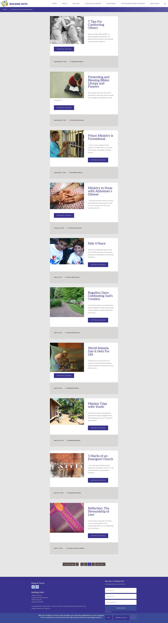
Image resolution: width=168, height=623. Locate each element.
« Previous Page (69, 564)
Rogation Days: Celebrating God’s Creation (100, 296)
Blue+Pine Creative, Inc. (44, 608)
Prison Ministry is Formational (100, 137)
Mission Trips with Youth (97, 405)
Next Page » (100, 564)
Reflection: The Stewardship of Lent (98, 511)
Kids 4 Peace (97, 243)
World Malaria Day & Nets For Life (98, 351)
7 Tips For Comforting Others (96, 25)
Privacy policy (121, 617)
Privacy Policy (108, 611)
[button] (165, 3)
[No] (166, 618)
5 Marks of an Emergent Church (100, 457)
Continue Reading (65, 49)
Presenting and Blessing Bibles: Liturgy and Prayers (98, 82)
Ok (109, 617)
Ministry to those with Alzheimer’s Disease (100, 191)
